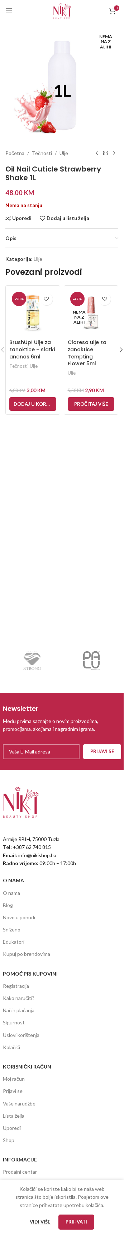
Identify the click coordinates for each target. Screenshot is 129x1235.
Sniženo (11, 929)
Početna (14, 153)
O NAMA (13, 880)
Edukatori (13, 942)
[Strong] (32, 660)
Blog (8, 905)
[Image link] (21, 801)
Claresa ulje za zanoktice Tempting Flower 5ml (87, 353)
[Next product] (114, 153)
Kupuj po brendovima (26, 954)
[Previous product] (96, 153)
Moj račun (14, 1079)
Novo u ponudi (19, 917)
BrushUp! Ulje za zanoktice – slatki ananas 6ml (32, 349)
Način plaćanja (18, 1010)
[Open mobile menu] (9, 11)
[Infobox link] (62, 718)
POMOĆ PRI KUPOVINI (30, 974)
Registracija (16, 986)
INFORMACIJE (20, 1159)
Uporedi (12, 1128)
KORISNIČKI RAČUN (27, 1066)
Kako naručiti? (18, 998)
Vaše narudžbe (19, 1103)
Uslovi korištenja (21, 1035)
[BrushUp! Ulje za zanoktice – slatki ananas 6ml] (32, 312)
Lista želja (13, 1116)
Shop (8, 1140)
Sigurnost (14, 1022)
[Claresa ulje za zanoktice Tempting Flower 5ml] (91, 312)
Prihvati (76, 1222)
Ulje (63, 153)
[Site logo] (62, 10)
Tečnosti (42, 153)
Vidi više (40, 1222)
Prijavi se (13, 1091)
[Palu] (91, 660)
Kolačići (11, 1047)
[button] (32, 404)
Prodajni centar (20, 1172)
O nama (11, 893)
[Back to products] (105, 153)
